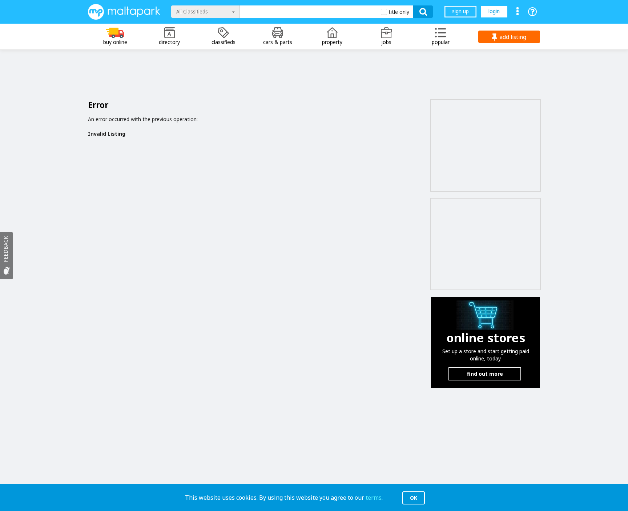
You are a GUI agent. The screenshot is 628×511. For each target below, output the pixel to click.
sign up (460, 11)
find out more (485, 373)
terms (374, 498)
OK (413, 497)
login (494, 11)
